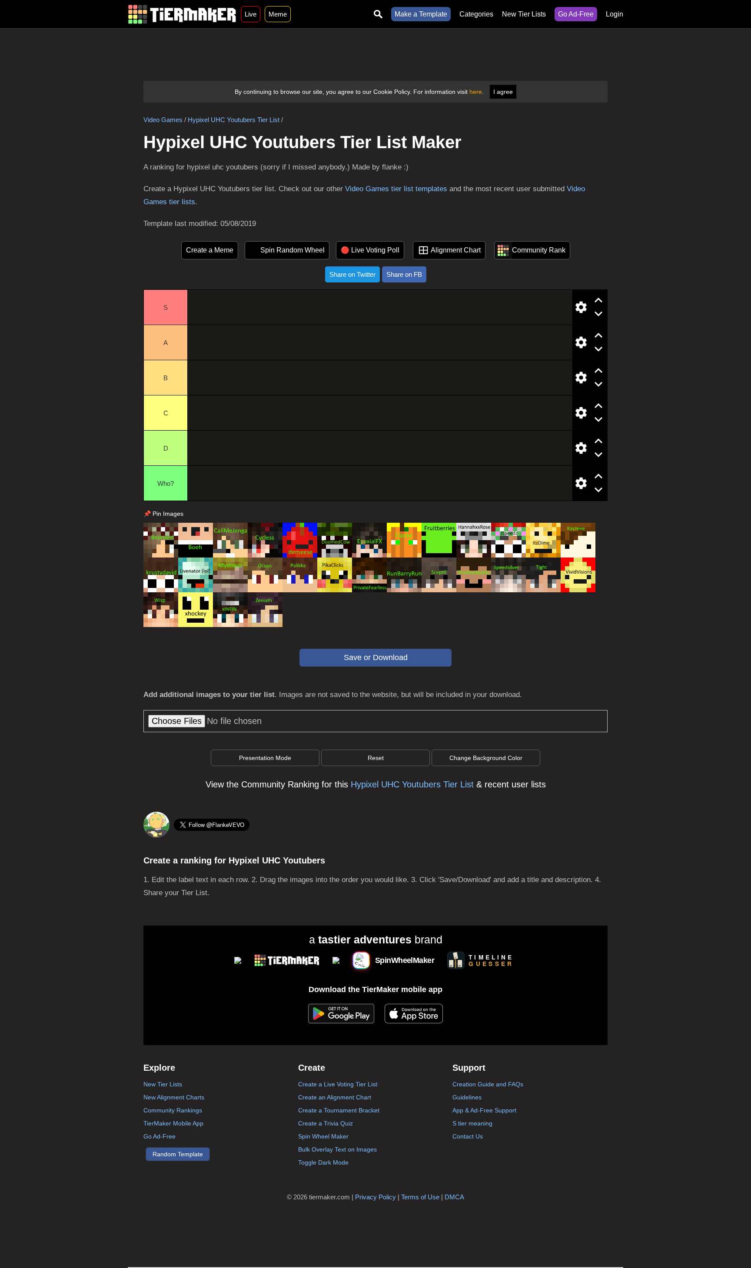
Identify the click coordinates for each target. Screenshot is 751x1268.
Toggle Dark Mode (323, 1162)
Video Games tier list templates (396, 189)
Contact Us (467, 1136)
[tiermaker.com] (182, 14)
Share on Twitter (352, 274)
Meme (278, 14)
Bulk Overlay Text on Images (337, 1149)
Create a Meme (209, 250)
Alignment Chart (456, 250)
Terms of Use (420, 1197)
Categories (476, 14)
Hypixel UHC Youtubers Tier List (233, 119)
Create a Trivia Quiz (325, 1123)
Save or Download (376, 657)
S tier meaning (472, 1123)
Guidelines (467, 1097)
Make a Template (421, 14)
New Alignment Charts (173, 1097)
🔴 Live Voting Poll (370, 250)
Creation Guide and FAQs (487, 1084)
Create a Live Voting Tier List (337, 1084)
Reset (376, 757)
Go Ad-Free (576, 14)
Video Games (163, 119)
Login (614, 14)
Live (250, 14)
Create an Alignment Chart (334, 1097)
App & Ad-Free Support (484, 1110)
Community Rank (538, 250)
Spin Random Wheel (292, 250)
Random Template (178, 1154)
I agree (503, 91)
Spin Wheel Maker (323, 1136)
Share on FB (404, 274)
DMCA (454, 1197)
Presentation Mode (265, 757)
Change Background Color (485, 757)
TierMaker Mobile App (173, 1123)
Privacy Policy (375, 1197)
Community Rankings (172, 1110)
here (475, 91)
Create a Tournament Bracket (338, 1110)
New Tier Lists (524, 14)
